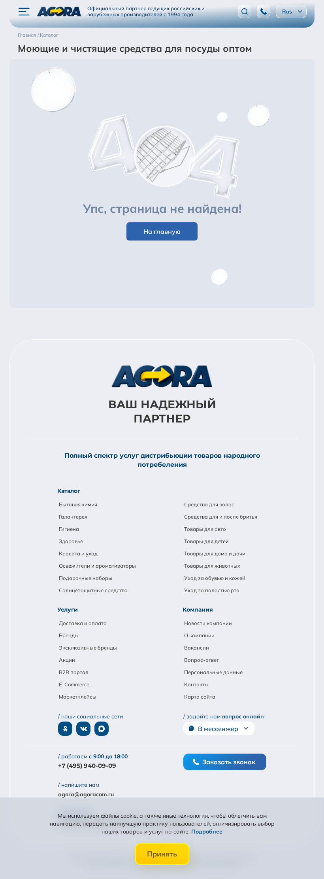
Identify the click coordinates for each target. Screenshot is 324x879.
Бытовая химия (78, 504)
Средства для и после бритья (220, 516)
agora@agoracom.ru (86, 794)
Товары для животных (212, 566)
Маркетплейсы (77, 696)
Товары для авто (205, 529)
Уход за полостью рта (211, 590)
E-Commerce (74, 684)
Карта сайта (199, 696)
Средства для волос (209, 504)
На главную (162, 231)
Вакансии (196, 647)
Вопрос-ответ (201, 660)
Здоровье (71, 541)
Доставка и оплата (83, 623)
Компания (198, 609)
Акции (67, 660)
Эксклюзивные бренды (88, 647)
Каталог (68, 490)
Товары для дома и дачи (214, 553)
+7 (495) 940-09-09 (87, 765)
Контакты (196, 684)
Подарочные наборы (85, 578)
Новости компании (208, 623)
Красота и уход (78, 553)
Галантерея (73, 516)
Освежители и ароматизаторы (97, 566)
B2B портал (74, 672)
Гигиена (69, 529)
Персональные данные (213, 672)
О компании (199, 635)
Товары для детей (206, 541)
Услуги (67, 609)
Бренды (69, 635)
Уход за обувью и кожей (214, 578)
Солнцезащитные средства (93, 590)
